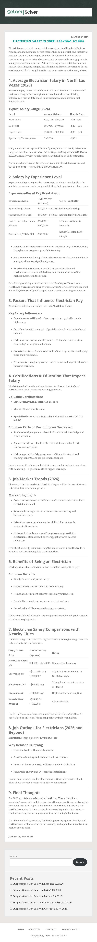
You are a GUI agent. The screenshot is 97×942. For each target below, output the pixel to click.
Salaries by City (79, 37)
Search (13, 856)
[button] (87, 11)
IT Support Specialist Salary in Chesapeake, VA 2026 (38, 908)
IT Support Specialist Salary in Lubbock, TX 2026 (37, 883)
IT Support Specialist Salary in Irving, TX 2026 (35, 889)
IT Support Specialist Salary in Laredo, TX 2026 (36, 896)
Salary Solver (21, 12)
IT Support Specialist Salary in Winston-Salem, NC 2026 (41, 902)
